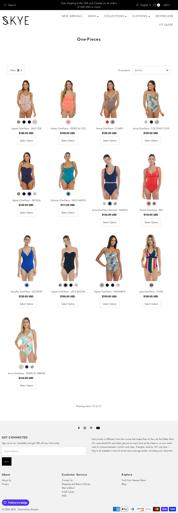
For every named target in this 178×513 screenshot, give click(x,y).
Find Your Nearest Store (134, 480)
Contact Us (67, 480)
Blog (124, 484)
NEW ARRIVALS (72, 16)
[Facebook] (79, 428)
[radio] (18, 122)
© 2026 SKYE (9, 509)
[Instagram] (85, 428)
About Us (6, 480)
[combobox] (30, 5)
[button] (168, 5)
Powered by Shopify (28, 509)
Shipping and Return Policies (76, 484)
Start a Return (68, 488)
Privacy (5, 484)
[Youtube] (98, 428)
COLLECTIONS (114, 16)
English (145, 5)
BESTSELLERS (164, 16)
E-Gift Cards (68, 492)
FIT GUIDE (166, 25)
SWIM (92, 16)
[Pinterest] (91, 428)
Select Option (26, 140)
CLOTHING (140, 16)
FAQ (64, 495)
